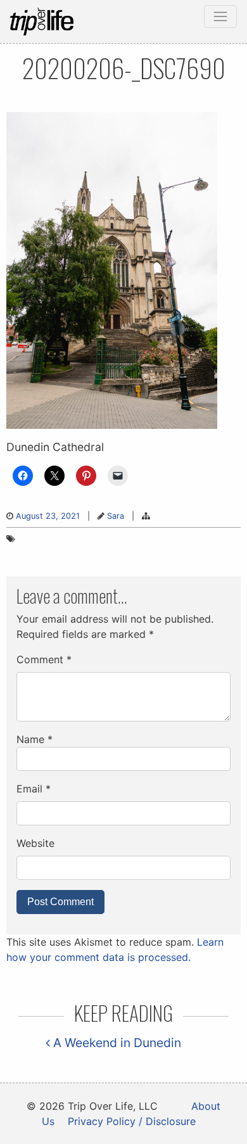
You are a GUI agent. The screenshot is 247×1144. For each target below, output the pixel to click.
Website (35, 843)
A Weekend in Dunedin (115, 1042)
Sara (115, 516)
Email (33, 788)
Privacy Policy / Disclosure (132, 1121)
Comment (44, 659)
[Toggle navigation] (220, 16)
